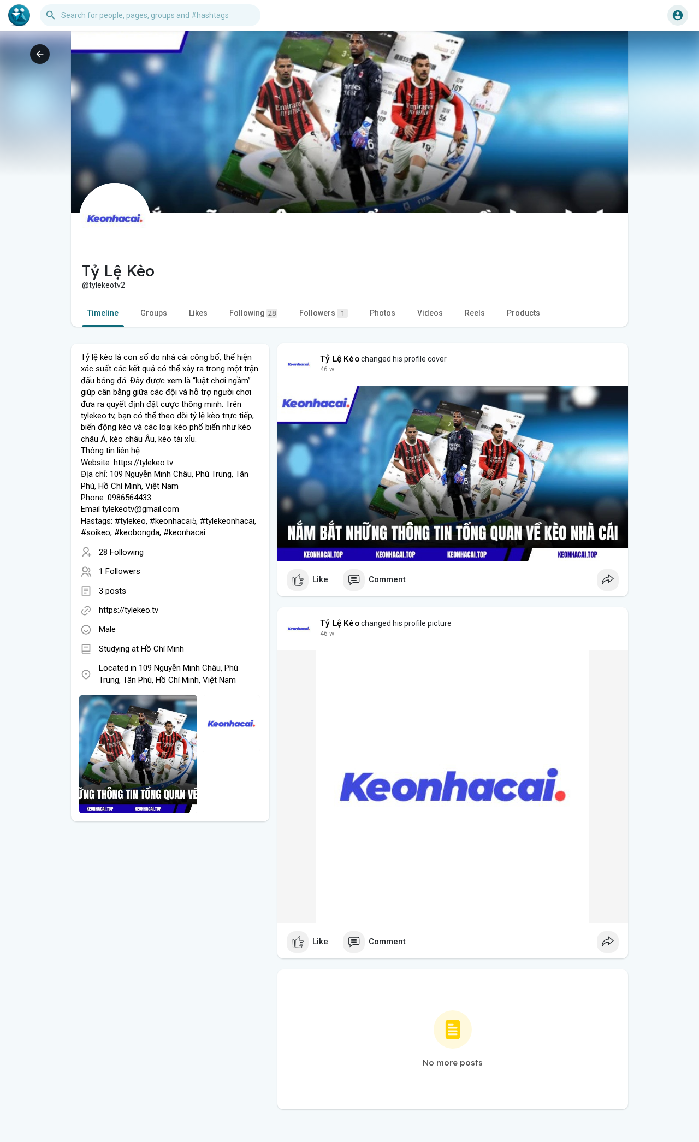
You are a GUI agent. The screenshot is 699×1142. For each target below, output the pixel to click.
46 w (327, 369)
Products (523, 313)
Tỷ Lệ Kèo (339, 359)
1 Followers (119, 571)
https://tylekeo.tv (128, 610)
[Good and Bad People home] (19, 15)
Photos (382, 313)
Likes (198, 313)
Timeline (103, 313)
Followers (322, 313)
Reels (475, 313)
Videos (430, 313)
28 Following (121, 552)
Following (252, 313)
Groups (153, 313)
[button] (677, 15)
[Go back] (40, 54)
